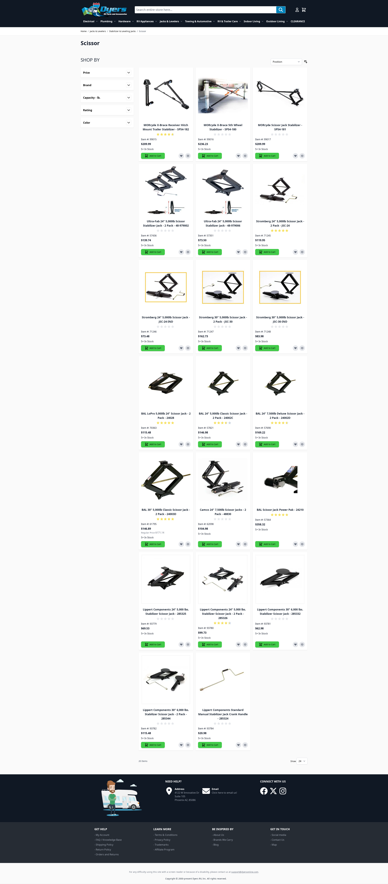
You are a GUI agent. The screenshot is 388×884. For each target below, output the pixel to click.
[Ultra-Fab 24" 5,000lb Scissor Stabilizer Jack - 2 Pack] (166, 191)
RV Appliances (145, 21)
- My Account (101, 835)
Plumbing (106, 21)
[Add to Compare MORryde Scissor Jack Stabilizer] (302, 156)
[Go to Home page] (104, 10)
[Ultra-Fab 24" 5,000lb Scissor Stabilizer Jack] (223, 191)
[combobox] (205, 9)
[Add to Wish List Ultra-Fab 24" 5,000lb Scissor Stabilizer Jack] (238, 252)
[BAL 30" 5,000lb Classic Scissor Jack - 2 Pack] (166, 480)
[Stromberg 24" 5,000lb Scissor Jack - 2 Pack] (280, 191)
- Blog (215, 844)
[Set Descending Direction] (306, 62)
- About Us (218, 835)
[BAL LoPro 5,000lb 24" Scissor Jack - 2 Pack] (166, 383)
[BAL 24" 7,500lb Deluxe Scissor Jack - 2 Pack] (280, 383)
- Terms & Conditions (165, 835)
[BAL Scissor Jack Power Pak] (280, 480)
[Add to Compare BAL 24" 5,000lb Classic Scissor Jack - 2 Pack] (245, 444)
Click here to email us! (224, 792)
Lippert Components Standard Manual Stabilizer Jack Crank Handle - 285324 (223, 714)
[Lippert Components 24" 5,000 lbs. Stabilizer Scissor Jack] (166, 579)
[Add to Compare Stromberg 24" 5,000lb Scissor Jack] (188, 348)
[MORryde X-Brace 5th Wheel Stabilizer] (223, 95)
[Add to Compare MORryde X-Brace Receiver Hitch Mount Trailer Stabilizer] (188, 156)
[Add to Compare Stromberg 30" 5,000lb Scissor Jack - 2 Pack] (245, 348)
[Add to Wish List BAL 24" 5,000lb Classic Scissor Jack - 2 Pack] (238, 444)
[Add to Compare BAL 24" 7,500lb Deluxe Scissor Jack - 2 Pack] (302, 444)
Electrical (88, 21)
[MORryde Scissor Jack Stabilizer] (280, 95)
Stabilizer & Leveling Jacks (122, 31)
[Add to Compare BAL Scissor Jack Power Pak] (302, 544)
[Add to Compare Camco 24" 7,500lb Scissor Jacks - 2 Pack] (245, 544)
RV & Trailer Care (228, 21)
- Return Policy (102, 849)
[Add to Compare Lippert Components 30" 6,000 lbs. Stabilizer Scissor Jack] (302, 644)
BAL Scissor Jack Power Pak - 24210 (280, 510)
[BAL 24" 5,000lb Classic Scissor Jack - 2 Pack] (223, 383)
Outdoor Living (275, 21)
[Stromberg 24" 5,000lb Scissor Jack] (166, 287)
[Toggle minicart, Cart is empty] (303, 9)
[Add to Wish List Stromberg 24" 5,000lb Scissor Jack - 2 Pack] (295, 252)
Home (84, 31)
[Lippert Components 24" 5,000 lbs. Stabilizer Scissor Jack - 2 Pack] (223, 579)
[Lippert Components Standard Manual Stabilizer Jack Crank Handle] (223, 680)
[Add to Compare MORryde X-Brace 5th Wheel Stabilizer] (245, 156)
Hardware (124, 21)
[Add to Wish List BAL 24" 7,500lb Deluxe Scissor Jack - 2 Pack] (295, 444)
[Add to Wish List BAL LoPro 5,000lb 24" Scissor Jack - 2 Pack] (181, 444)
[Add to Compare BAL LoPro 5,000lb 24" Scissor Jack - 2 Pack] (188, 444)
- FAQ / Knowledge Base (108, 839)
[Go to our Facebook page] (264, 791)
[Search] (280, 9)
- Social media (278, 835)
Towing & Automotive (198, 21)
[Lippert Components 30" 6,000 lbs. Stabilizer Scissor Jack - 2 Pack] (166, 680)
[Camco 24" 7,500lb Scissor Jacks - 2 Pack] (223, 480)
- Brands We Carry (222, 839)
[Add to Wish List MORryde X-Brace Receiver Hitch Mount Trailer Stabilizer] (181, 156)
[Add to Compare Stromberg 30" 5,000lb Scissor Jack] (302, 348)
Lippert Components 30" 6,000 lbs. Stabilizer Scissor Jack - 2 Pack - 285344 (166, 714)
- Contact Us (277, 839)
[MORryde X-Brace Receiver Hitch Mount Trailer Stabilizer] (166, 95)
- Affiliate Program (163, 849)
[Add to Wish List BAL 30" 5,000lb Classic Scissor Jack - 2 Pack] (181, 544)
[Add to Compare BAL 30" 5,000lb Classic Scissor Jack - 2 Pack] (188, 544)
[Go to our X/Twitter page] (273, 791)
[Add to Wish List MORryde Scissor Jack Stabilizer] (295, 156)
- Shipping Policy (103, 844)
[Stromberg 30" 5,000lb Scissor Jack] (280, 287)
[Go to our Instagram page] (283, 791)
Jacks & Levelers (169, 21)
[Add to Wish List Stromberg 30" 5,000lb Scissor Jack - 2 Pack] (238, 348)
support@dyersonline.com (244, 871)
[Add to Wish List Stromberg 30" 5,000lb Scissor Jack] (295, 348)
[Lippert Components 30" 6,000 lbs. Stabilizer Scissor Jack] (280, 579)
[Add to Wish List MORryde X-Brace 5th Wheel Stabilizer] (238, 156)
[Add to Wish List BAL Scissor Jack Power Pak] (295, 544)
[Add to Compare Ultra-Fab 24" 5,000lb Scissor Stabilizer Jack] (245, 252)
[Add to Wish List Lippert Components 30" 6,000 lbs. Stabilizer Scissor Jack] (295, 644)
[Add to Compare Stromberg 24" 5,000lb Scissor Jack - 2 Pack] (302, 252)
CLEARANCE (298, 21)
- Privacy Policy (161, 839)
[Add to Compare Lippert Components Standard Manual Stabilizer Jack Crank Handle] (245, 745)
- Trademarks (161, 844)
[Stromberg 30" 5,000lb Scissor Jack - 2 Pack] (223, 287)
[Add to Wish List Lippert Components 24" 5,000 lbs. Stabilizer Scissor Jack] (181, 644)
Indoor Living (252, 21)
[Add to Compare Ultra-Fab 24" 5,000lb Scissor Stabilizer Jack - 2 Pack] (188, 252)
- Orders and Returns (106, 854)
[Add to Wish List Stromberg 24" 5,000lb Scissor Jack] (181, 348)
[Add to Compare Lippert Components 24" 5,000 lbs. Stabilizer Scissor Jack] (188, 644)
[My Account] (297, 9)
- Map (273, 844)
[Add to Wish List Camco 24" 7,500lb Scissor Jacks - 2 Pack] (238, 544)
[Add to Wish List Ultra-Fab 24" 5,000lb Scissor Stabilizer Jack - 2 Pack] (181, 252)
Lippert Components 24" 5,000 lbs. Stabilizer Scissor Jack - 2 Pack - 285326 (223, 614)
